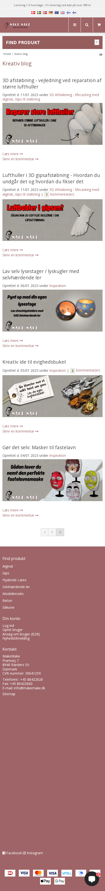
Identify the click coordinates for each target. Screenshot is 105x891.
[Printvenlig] (101, 54)
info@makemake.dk (29, 688)
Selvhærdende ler (16, 586)
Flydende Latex (14, 580)
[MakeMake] (17, 25)
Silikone (8, 607)
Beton (7, 600)
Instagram (35, 853)
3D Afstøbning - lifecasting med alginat (50, 96)
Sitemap (8, 694)
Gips (5, 573)
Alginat (7, 566)
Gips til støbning (27, 99)
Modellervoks (13, 593)
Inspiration (57, 285)
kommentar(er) (60, 194)
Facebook (14, 853)
